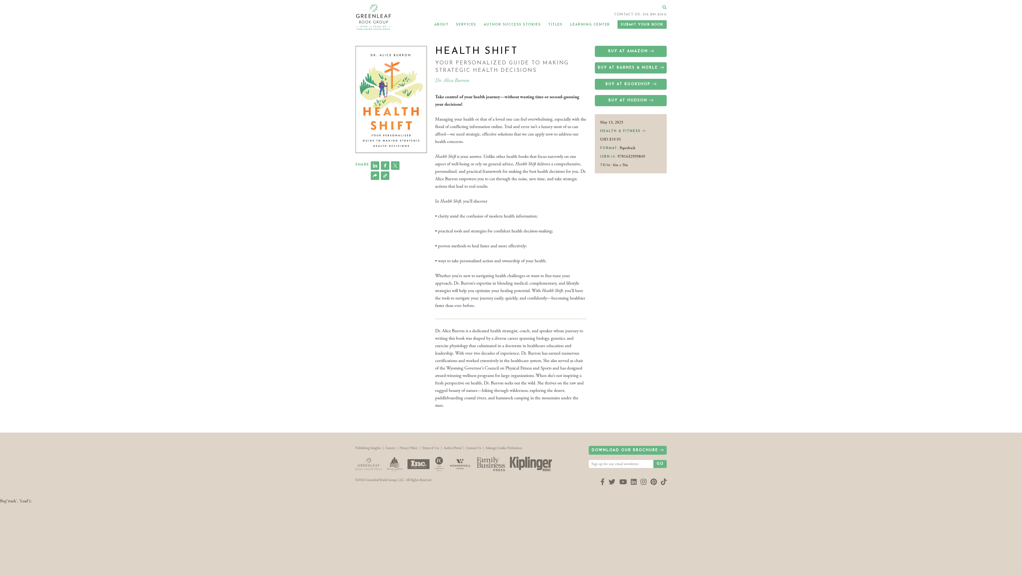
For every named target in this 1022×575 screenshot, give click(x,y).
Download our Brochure (625, 450)
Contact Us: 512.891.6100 (640, 14)
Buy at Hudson (627, 100)
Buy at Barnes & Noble (628, 68)
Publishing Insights (368, 448)
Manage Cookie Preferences (504, 448)
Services (466, 24)
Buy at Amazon (628, 51)
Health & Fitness (621, 131)
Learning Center (590, 24)
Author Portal (452, 448)
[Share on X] (395, 165)
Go (660, 464)
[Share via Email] (375, 175)
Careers (390, 448)
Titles (555, 24)
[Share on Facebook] (385, 165)
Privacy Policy (408, 448)
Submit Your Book (642, 24)
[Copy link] (385, 175)
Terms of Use (430, 448)
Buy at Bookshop (627, 84)
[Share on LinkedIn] (375, 165)
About (441, 24)
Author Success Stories (512, 24)
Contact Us (473, 448)
